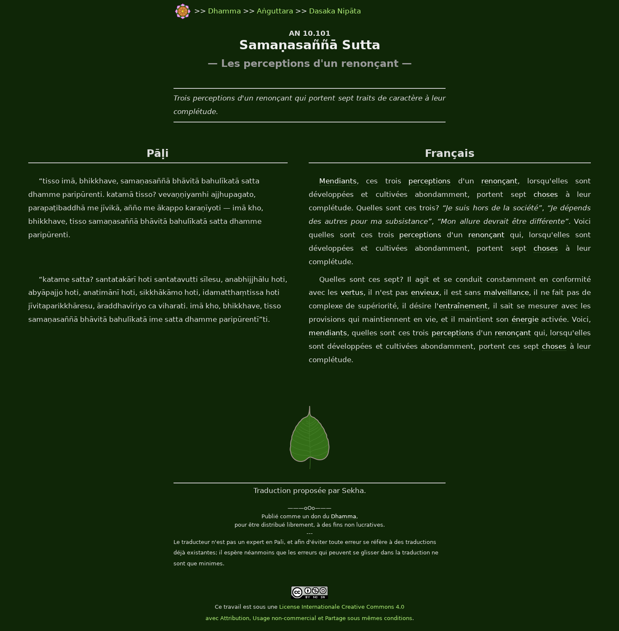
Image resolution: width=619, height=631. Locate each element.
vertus (352, 292)
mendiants (328, 333)
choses (546, 194)
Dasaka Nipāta (335, 11)
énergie (525, 319)
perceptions (429, 181)
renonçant (499, 181)
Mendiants (338, 181)
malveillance (506, 292)
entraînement (463, 306)
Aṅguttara (276, 11)
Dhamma (225, 11)
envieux (425, 292)
